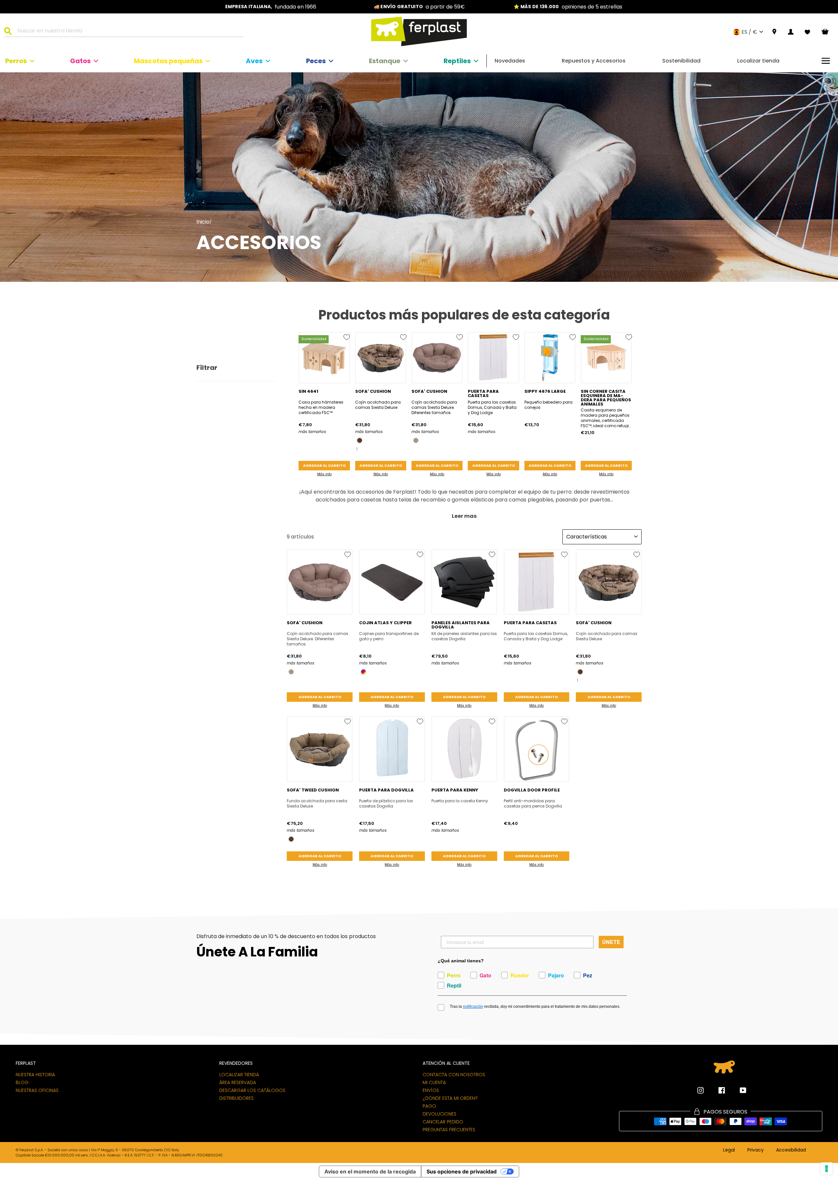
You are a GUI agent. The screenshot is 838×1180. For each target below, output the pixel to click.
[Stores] (774, 32)
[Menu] (825, 60)
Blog (22, 1082)
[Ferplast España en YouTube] (738, 1090)
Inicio (203, 222)
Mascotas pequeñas (168, 60)
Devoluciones (439, 1114)
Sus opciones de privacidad (462, 1171)
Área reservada (237, 1082)
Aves (254, 60)
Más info (324, 474)
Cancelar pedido (443, 1121)
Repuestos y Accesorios (594, 60)
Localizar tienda (758, 60)
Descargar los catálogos (252, 1090)
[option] (270, 6)
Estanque (384, 60)
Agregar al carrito (324, 465)
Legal (729, 1150)
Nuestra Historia (35, 1074)
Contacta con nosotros (454, 1074)
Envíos (431, 1090)
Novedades (510, 60)
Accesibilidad (791, 1150)
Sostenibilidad (681, 60)
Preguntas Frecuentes (449, 1129)
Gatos (80, 60)
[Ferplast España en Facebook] (717, 1090)
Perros (16, 60)
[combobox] (127, 32)
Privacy (755, 1150)
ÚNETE (611, 942)
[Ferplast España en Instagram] (700, 1090)
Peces (316, 60)
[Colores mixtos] (363, 672)
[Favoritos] (807, 32)
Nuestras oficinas (37, 1090)
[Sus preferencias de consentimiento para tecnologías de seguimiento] (826, 1168)
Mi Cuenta (434, 1082)
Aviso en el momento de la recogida (370, 1171)
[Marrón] (359, 440)
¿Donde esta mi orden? (450, 1098)
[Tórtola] (416, 440)
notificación (473, 1006)
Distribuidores (236, 1098)
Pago (429, 1106)
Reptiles (457, 60)
